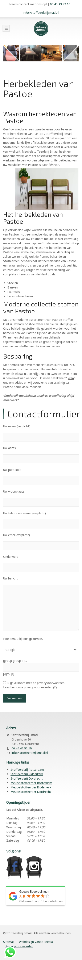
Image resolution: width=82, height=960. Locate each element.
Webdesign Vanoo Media (36, 942)
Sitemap (9, 942)
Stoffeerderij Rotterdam (27, 770)
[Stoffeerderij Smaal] (41, 28)
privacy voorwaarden (38, 687)
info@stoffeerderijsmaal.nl (41, 13)
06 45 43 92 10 (60, 4)
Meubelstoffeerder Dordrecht (31, 792)
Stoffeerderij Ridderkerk (27, 774)
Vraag (71, 378)
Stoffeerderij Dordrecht (27, 778)
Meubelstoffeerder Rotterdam (31, 783)
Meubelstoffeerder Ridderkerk (31, 787)
